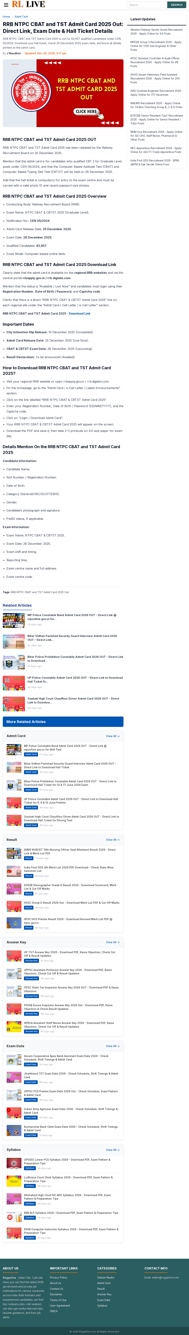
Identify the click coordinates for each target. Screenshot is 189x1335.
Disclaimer (56, 1294)
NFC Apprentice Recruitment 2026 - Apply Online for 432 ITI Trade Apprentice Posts (156, 150)
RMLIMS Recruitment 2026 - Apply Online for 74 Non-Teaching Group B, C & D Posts (156, 105)
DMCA (54, 1311)
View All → (113, 736)
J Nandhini (14, 53)
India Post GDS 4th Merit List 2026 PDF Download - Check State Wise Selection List (69, 869)
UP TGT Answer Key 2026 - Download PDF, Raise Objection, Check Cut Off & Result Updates (69, 954)
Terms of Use (58, 1300)
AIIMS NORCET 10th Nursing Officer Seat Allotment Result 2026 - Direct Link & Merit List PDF (70, 851)
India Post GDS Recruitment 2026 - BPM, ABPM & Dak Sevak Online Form (154, 162)
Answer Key (104, 1294)
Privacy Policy (58, 1277)
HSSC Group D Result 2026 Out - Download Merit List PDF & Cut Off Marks (71, 902)
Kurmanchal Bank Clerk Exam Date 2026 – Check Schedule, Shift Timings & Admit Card (71, 1128)
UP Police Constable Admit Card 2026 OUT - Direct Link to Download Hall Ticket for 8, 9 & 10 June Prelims (71, 800)
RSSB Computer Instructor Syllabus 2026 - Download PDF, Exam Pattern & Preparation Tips (71, 1231)
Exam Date (103, 1300)
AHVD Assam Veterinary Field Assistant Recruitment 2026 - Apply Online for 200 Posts (155, 78)
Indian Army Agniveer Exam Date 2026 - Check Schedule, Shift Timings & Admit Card (71, 1110)
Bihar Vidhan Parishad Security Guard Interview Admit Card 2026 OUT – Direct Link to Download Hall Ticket (70, 765)
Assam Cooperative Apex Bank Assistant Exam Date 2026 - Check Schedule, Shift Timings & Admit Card (66, 1057)
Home (6, 16)
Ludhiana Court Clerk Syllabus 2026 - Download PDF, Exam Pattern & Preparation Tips (68, 1179)
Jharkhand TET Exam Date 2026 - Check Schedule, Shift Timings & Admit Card (71, 1075)
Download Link (79, 313)
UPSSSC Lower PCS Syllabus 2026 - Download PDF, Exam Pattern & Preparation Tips (67, 1161)
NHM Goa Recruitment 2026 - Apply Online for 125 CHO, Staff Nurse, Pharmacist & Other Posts (156, 135)
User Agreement (60, 1305)
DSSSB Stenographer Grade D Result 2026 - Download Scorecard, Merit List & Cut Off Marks (70, 887)
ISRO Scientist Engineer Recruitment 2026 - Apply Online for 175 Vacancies (156, 92)
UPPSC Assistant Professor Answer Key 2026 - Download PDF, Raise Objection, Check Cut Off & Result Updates (68, 971)
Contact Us (56, 1288)
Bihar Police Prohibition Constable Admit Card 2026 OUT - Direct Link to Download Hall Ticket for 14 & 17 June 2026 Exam (70, 783)
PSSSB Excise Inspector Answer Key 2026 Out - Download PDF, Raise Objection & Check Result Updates (68, 1007)
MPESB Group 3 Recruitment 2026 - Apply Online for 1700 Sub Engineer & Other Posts (155, 45)
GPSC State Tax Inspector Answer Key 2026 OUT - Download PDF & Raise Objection (71, 989)
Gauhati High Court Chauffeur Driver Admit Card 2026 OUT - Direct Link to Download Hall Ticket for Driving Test (71, 818)
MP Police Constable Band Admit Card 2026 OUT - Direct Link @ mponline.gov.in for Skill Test (65, 747)
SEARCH (176, 4)
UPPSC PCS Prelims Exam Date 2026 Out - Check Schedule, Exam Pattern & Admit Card (71, 1093)
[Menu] (6, 5)
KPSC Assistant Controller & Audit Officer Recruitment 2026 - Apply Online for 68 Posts (155, 62)
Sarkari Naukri (105, 1277)
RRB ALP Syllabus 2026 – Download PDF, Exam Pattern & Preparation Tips (71, 1212)
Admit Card (21, 16)
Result (101, 1288)
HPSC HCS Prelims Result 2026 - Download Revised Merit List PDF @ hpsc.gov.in (68, 921)
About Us (55, 1283)
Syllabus (102, 1305)
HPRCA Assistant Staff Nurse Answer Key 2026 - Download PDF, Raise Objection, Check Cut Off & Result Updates (69, 1024)
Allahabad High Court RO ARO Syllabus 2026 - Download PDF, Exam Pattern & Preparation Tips (67, 1197)
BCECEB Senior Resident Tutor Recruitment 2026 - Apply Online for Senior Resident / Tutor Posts (156, 119)
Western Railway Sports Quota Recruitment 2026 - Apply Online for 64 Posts (156, 31)
